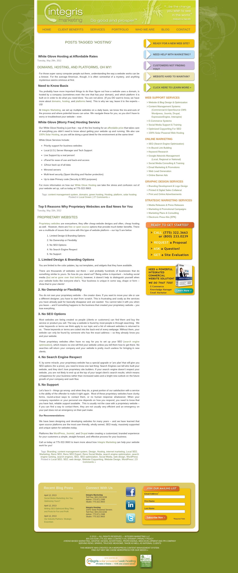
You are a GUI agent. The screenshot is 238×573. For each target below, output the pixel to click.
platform (118, 194)
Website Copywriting (92, 459)
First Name (149, 501)
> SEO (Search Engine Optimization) (165, 143)
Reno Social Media (92, 454)
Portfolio (120, 29)
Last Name (149, 508)
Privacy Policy (145, 539)
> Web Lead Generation (159, 171)
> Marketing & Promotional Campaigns (166, 209)
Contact (183, 29)
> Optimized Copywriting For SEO (164, 128)
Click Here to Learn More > (172, 87)
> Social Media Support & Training (164, 124)
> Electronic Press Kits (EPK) (161, 217)
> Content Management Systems (167, 111)
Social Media (105, 456)
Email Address (151, 494)
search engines (65, 456)
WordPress (59, 433)
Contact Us (120, 539)
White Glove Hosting (85, 185)
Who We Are (145, 29)
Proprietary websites (49, 223)
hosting (66, 101)
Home (46, 29)
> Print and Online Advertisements (164, 194)
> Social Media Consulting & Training (165, 163)
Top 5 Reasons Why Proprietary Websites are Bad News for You (85, 206)
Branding (51, 451)
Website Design (112, 459)
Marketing (45, 454)
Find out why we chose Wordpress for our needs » (119, 550)
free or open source (78, 226)
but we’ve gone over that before (64, 277)
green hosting (96, 194)
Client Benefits (70, 29)
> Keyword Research (157, 151)
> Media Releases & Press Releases (165, 205)
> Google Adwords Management (164, 157)
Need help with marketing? (172, 54)
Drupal (84, 433)
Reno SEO (56, 454)
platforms (80, 101)
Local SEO (131, 451)
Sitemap (132, 539)
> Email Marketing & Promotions (163, 167)
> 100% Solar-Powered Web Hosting (165, 133)
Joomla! (70, 433)
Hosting (108, 194)
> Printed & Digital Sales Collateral (164, 190)
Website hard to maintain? (171, 76)
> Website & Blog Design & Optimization (167, 102)
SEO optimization (89, 456)
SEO (76, 456)
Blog (165, 29)
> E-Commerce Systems (159, 121)
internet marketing (115, 451)
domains (56, 101)
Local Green (85, 197)
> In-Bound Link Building (159, 147)
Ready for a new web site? (171, 43)
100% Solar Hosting (49, 134)
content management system (63, 194)
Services (97, 29)
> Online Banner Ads (157, 175)
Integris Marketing (51, 110)
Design (92, 451)
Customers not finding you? (169, 67)
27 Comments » (101, 197)
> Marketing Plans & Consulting (163, 213)
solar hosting (129, 194)
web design (119, 456)
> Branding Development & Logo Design (167, 186)
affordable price (116, 128)
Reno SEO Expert (72, 454)
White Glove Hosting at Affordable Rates (68, 56)
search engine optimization (117, 454)
